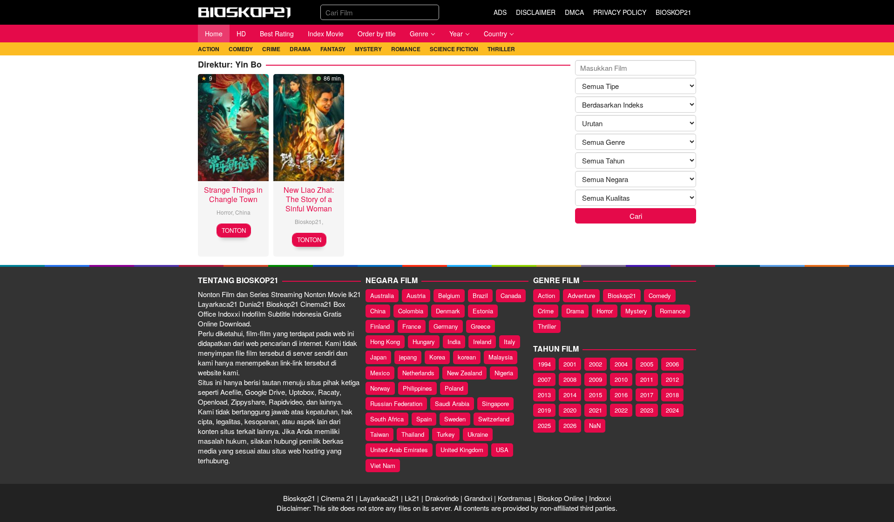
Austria (416, 295)
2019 (544, 410)
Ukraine (477, 434)
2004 (621, 363)
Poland (454, 388)
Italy (509, 341)
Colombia (410, 310)
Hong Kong (385, 341)
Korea (437, 357)
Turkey (446, 434)
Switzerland (493, 418)
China (243, 212)
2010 (621, 379)
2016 (621, 394)
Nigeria (503, 372)
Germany (445, 326)
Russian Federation (396, 403)
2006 (672, 363)
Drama (575, 310)
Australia (382, 295)
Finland (380, 326)
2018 (672, 394)
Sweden (455, 418)
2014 (569, 394)
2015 (595, 394)
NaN (595, 425)
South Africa (387, 418)
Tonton (234, 230)
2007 (544, 379)
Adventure (581, 295)
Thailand (412, 434)
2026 (569, 425)
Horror (224, 212)
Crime (546, 310)
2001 (569, 363)
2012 (672, 379)
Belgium (449, 295)
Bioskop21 (308, 221)
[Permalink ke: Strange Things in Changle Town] (233, 126)
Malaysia (500, 357)
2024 (672, 410)
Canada (511, 295)
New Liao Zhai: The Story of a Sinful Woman (309, 199)
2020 (569, 410)
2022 (621, 410)
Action (546, 295)
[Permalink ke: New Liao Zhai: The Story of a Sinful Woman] (309, 126)
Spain (424, 418)
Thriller (547, 326)
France (411, 326)
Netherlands (418, 372)
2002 (595, 363)
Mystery (636, 310)
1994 (544, 363)
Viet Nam (382, 465)
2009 (595, 379)
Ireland (482, 341)
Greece (480, 326)
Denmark (448, 310)
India (454, 341)
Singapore (495, 403)
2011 (646, 379)
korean (467, 357)
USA (502, 449)
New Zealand (464, 372)
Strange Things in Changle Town (233, 194)
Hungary (424, 341)
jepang (408, 357)
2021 (595, 410)
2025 (544, 425)
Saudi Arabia (452, 403)
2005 (646, 363)
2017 (646, 394)
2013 (544, 394)
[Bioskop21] (244, 11)
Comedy (660, 295)
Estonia (483, 310)
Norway (380, 388)
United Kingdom (461, 449)
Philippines (417, 388)
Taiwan (379, 434)
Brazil (480, 295)
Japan (378, 357)
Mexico (380, 372)
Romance (672, 310)
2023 (646, 410)
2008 (569, 379)
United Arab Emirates (399, 449)
